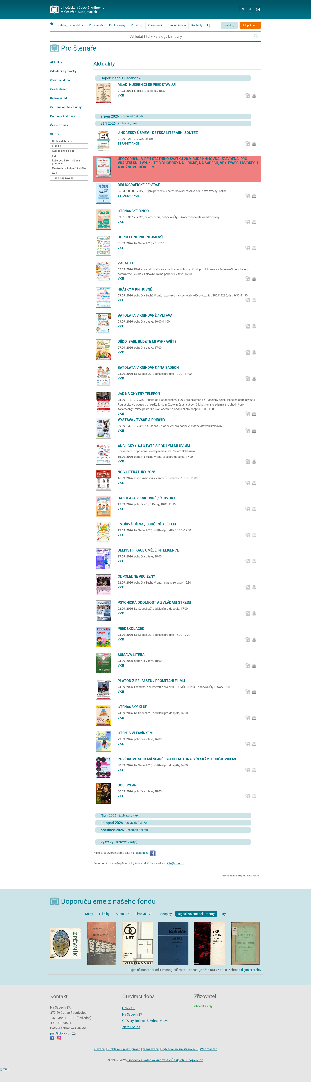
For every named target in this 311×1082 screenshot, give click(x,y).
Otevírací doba (177, 25)
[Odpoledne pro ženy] (105, 584)
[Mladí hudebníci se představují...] (105, 93)
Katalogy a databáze (70, 25)
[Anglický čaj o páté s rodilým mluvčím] (105, 454)
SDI (54, 155)
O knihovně (155, 25)
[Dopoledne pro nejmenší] (105, 245)
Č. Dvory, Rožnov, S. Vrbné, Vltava (145, 1021)
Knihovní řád (58, 98)
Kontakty (196, 25)
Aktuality (56, 62)
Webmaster (208, 1049)
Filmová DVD (143, 914)
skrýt (139, 116)
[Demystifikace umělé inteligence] (105, 558)
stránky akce (128, 143)
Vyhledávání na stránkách (179, 1049)
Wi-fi (54, 173)
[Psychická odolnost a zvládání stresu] (105, 610)
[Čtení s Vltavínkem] (105, 741)
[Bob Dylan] (105, 793)
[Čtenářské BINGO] (105, 219)
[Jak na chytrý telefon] (105, 402)
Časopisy (165, 914)
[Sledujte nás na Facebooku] (52, 1038)
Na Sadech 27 (132, 1014)
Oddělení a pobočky (63, 71)
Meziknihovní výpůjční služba (69, 168)
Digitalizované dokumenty (196, 914)
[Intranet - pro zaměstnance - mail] (233, 9)
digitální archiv (251, 970)
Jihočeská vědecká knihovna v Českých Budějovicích (165, 1060)
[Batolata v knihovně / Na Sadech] (105, 376)
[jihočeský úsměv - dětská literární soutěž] (105, 141)
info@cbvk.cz (175, 863)
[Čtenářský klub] (105, 715)
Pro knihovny (117, 25)
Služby (54, 134)
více (121, 95)
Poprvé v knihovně (62, 116)
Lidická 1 (128, 1008)
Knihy (89, 914)
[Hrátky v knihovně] (105, 297)
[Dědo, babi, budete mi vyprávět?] (105, 349)
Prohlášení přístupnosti (123, 1049)
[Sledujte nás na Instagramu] (59, 1038)
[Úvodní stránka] (52, 23)
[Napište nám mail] (74, 1033)
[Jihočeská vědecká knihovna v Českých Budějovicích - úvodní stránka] (77, 6)
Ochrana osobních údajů (66, 107)
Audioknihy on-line (63, 150)
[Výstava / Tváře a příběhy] (105, 428)
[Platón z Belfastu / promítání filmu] (105, 689)
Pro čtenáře (96, 25)
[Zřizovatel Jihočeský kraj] (203, 1006)
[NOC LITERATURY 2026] (105, 480)
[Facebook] (153, 852)
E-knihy (56, 146)
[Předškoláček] (105, 637)
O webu (99, 1049)
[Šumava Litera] (105, 663)
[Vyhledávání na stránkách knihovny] (207, 25)
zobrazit (127, 116)
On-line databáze (62, 141)
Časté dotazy (59, 125)
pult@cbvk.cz (60, 1033)
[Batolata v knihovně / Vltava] (105, 323)
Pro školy (137, 25)
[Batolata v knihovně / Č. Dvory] (105, 506)
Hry (223, 914)
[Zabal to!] (105, 271)
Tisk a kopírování (62, 178)
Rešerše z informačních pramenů (66, 162)
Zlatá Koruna (131, 1027)
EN (242, 9)
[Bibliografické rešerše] (105, 193)
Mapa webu (151, 1049)
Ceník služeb (58, 89)
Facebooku (141, 852)
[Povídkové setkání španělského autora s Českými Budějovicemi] (105, 767)
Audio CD (122, 914)
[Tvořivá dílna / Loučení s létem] (105, 532)
